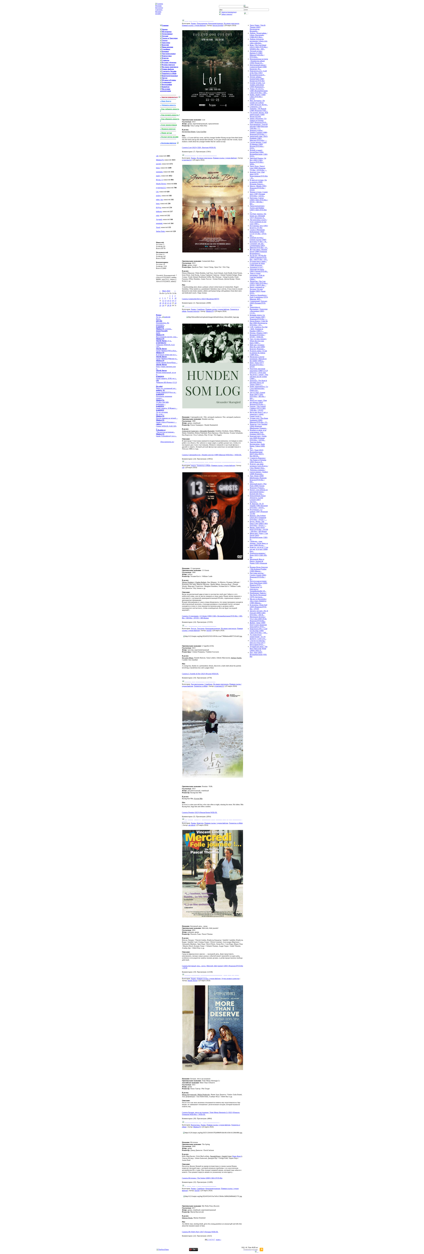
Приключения (202, 23)
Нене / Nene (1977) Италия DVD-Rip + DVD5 (257, 365)
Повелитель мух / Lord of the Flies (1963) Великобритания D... (258, 73)
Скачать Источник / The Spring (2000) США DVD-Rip (202, 1178)
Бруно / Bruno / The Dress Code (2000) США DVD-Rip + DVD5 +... (259, 523)
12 (163, 301)
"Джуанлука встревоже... (165, 432)
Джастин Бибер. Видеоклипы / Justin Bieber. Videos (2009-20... (257, 445)
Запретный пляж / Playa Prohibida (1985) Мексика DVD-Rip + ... (259, 138)
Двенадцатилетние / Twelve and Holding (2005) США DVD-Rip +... (258, 209)
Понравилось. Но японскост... (162, 324)
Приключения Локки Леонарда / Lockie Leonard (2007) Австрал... (258, 499)
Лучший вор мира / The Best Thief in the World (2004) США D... (258, 648)
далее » (218, 1240)
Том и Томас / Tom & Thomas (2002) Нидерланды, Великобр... (257, 28)
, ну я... (164, 341)
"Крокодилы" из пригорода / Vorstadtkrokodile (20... (258, 589)
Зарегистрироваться (228, 12)
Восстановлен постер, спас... (167, 337)
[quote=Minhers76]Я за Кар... (166, 351)
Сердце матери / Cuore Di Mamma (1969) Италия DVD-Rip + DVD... (258, 145)
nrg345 (208, 630)
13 (165, 301)
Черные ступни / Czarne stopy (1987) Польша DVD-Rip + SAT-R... (259, 194)
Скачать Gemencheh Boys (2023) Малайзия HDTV (200, 299)
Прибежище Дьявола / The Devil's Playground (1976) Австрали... (258, 595)
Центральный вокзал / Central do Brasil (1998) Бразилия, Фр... (258, 67)
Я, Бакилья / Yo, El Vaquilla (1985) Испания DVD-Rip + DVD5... (259, 506)
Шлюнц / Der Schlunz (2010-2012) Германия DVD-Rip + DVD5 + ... (258, 517)
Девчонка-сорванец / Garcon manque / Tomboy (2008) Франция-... (259, 472)
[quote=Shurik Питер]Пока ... (166, 363)
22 (170, 303)
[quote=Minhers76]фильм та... (167, 359)
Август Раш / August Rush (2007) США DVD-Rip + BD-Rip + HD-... (258, 395)
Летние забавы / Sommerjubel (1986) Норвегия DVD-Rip (257, 79)
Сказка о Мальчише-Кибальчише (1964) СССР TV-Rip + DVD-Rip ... (258, 233)
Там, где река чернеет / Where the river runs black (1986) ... (258, 341)
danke (158, 333)
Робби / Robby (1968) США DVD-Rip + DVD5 (258, 97)
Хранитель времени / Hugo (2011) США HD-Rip (258, 555)
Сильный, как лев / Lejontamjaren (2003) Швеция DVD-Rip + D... (259, 245)
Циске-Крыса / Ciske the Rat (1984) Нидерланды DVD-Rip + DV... (259, 323)
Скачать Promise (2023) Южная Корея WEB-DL (199, 812)
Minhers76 (210, 311)
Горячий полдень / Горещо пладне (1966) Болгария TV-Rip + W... (258, 240)
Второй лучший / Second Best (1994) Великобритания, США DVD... (259, 153)
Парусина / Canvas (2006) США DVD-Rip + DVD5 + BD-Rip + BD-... (259, 201)
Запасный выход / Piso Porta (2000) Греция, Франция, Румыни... (258, 486)
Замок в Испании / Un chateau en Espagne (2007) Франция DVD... (258, 120)
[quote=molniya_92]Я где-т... (166, 378)
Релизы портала (193, 311)
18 (160, 303)
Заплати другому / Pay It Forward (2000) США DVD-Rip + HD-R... (259, 613)
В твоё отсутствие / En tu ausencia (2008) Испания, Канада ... (258, 182)
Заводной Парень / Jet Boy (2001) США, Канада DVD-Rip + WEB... (258, 161)
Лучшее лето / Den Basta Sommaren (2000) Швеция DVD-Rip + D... (259, 420)
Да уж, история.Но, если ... (162, 413)
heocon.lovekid (218, 25)
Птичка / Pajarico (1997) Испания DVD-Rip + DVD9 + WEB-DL (258, 335)
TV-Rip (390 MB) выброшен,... (162, 403)
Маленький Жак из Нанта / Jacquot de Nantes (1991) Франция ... (258, 562)
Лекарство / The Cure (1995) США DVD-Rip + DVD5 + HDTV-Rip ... (259, 283)
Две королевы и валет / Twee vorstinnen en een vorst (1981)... (258, 222)
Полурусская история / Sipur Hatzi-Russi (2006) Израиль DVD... (258, 583)
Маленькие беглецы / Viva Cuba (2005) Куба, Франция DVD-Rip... (258, 619)
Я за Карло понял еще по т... (166, 355)
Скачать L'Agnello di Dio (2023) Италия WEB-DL (200, 674)
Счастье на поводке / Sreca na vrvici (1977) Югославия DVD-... (257, 643)
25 (160, 305)
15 (170, 301)
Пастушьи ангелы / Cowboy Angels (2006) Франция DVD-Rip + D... (258, 576)
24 (175, 303)
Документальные (197, 684)
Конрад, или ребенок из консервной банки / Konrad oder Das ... (259, 492)
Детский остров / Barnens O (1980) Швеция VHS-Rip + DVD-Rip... (257, 54)
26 (163, 305)
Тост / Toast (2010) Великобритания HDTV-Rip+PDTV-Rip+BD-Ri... (257, 453)
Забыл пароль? (226, 14)
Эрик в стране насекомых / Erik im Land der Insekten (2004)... (257, 276)
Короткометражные (215, 23)
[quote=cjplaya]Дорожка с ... (166, 422)
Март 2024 (166, 291)
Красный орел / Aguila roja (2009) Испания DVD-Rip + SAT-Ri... (258, 438)
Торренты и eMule (203, 465)
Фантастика (195, 1125)
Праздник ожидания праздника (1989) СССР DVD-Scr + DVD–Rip (259, 371)
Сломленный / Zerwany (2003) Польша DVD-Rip (258, 303)
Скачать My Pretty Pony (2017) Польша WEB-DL (200, 1232)
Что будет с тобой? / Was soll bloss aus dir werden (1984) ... (259, 377)
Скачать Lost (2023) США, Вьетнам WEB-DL (199, 147)
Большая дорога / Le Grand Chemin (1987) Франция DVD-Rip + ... (258, 317)
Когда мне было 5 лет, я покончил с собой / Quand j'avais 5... (258, 414)
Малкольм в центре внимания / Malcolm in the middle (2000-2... (258, 359)
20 (165, 303)
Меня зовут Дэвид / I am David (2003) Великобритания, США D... (259, 536)
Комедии (200, 823)
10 (175, 298)
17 (175, 301)
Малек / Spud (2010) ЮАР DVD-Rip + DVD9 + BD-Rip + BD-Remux (259, 529)
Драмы (193, 23)
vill (183, 467)
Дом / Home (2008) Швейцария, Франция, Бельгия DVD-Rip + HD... (258, 479)
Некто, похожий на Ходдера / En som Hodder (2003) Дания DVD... (257, 290)
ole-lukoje (191, 825)
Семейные (201, 309)
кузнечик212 (187, 160)
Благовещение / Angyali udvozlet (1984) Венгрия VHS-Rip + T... (259, 126)
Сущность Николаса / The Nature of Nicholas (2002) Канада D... (258, 460)
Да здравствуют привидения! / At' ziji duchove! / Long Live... (258, 637)
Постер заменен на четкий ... (167, 418)
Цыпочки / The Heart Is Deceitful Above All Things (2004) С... (258, 382)
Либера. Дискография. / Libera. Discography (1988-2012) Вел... (258, 35)
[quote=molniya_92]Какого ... (166, 408)
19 (163, 303)
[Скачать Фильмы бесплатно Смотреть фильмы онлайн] (159, 14)
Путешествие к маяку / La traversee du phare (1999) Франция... (258, 263)
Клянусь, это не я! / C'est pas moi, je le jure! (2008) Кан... (259, 549)
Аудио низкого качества (230, 978)
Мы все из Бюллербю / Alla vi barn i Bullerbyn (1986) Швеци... (258, 601)
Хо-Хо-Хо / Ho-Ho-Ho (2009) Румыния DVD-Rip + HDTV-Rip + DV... (259, 257)
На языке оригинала (231, 23)
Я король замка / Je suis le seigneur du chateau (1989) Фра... (258, 353)
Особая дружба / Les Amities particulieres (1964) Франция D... (257, 85)
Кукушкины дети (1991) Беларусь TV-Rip (259, 227)
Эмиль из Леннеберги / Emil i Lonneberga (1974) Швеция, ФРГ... (259, 297)
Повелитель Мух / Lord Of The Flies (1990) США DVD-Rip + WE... (259, 631)
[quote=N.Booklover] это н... (166, 436)
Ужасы (193, 465)
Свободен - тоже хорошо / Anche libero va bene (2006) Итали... (259, 543)
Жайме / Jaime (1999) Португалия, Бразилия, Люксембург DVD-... (258, 625)
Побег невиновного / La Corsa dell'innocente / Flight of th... (259, 388)
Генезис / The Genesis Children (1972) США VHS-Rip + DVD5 (258, 408)
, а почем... (164, 329)
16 (173, 301)
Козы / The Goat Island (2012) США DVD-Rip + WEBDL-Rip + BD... (259, 47)
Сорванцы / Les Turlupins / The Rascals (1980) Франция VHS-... (259, 109)
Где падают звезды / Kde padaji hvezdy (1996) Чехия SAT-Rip (259, 114)
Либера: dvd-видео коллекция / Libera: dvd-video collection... (259, 41)
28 (168, 305)
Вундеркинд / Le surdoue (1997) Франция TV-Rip (259, 512)
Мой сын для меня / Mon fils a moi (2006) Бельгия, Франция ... (257, 347)
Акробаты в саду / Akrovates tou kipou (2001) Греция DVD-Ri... (259, 269)
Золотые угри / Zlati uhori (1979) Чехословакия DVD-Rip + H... (259, 175)
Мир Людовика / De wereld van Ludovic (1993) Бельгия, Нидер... (259, 103)
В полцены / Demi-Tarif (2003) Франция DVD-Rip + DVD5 (258, 607)
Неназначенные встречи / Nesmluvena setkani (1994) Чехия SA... (259, 61)
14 (168, 301)
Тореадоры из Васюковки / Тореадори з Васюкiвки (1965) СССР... (259, 310)
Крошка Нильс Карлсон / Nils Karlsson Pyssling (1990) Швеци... (259, 569)
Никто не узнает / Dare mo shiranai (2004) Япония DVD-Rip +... (258, 402)
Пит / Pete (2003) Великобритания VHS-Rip (258, 654)
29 (170, 305)
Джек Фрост (236, 1156)
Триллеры (200, 628)
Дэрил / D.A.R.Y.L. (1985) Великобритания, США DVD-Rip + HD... (259, 91)
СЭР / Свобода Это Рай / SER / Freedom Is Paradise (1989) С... (258, 329)
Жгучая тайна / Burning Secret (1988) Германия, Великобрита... (258, 251)
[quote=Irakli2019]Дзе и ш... (166, 392)
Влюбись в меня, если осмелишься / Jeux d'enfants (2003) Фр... (258, 432)
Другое (193, 628)
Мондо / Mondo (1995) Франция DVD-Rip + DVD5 (258, 188)
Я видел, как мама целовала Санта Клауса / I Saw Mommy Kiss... (259, 466)
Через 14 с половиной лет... (166, 388)
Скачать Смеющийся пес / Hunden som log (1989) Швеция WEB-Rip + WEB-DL (212, 455)
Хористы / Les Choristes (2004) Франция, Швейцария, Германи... (258, 426)
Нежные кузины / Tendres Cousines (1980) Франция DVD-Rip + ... (258, 132)
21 (168, 303)
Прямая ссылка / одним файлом (194, 25)
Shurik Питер (192, 980)
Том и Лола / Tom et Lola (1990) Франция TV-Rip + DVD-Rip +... (258, 168)
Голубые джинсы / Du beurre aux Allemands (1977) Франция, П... (258, 216)
